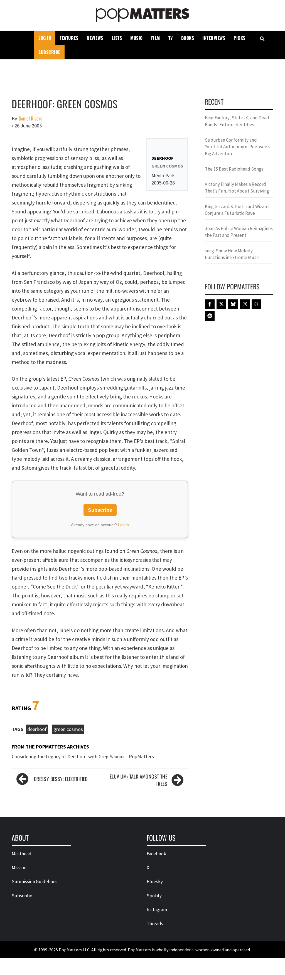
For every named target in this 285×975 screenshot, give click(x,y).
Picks (239, 38)
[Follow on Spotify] (210, 316)
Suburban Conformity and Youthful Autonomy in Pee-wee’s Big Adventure (237, 147)
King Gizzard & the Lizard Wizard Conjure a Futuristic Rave (237, 209)
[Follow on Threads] (256, 304)
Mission (19, 868)
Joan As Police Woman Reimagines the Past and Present (239, 231)
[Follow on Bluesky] (233, 304)
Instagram (157, 910)
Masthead (21, 854)
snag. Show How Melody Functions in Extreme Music (232, 254)
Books (187, 38)
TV (170, 38)
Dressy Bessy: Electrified (61, 778)
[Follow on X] (221, 304)
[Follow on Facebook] (210, 304)
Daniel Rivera (30, 118)
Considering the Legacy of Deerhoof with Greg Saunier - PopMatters (83, 756)
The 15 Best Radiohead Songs (234, 169)
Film (155, 38)
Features (69, 38)
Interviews (213, 38)
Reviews (95, 38)
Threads (155, 923)
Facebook (156, 854)
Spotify (154, 896)
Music (136, 38)
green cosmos (68, 729)
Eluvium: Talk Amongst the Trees (138, 780)
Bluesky (155, 881)
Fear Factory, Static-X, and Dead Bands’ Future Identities (237, 121)
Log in (123, 525)
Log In (44, 38)
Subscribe (49, 52)
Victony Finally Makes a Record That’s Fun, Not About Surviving (237, 187)
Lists (117, 38)
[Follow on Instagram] (245, 304)
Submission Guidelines (34, 881)
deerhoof (37, 729)
